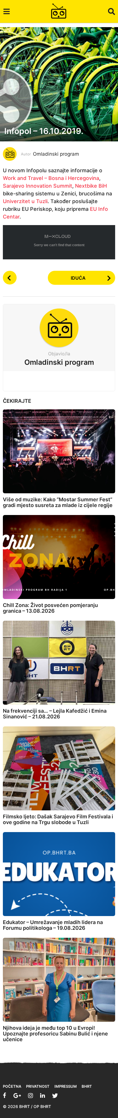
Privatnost (38, 1086)
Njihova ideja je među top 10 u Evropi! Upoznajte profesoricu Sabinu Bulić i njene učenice (55, 1033)
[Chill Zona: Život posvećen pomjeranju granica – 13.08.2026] (59, 557)
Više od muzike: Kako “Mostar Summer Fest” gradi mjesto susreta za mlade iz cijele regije (58, 502)
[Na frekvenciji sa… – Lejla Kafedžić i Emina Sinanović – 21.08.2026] (59, 663)
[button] (6, 11)
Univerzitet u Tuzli (25, 201)
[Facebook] (4, 1095)
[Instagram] (30, 1095)
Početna (12, 1086)
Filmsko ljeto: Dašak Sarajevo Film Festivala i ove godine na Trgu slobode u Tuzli (58, 819)
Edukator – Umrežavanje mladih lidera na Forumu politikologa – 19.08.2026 (53, 925)
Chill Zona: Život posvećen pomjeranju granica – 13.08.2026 (50, 608)
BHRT (87, 1086)
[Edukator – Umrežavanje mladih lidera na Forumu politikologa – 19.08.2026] (59, 874)
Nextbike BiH (91, 186)
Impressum (65, 1086)
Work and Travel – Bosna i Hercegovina (51, 178)
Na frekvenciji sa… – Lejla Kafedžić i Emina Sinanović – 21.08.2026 (55, 714)
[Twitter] (55, 1095)
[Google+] (17, 1095)
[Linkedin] (42, 1095)
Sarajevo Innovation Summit (37, 186)
